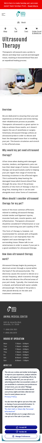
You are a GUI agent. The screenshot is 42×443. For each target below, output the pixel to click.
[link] (21, 14)
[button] (3, 14)
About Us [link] (8, 365)
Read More (33, 6)
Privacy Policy (11, 397)
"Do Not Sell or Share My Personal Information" (19, 410)
